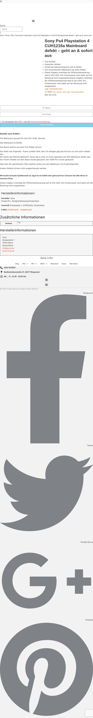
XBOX (42, 264)
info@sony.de (12, 210)
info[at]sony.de (26, 210)
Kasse (64, 264)
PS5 (32, 264)
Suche (2, 25)
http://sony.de (8, 251)
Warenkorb (54, 264)
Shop (7, 35)
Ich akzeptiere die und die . (25, 122)
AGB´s (20, 121)
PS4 (12, 35)
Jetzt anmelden (46, 125)
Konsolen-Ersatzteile (23, 35)
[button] (33, 21)
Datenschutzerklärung (40, 121)
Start (2, 35)
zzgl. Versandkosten (53, 89)
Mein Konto (74, 264)
